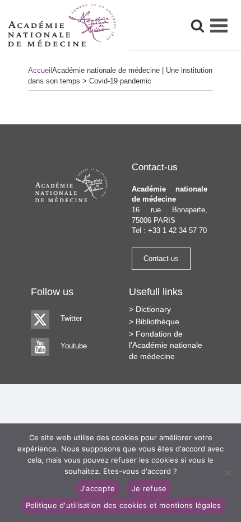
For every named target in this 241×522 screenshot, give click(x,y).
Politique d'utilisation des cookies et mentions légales (123, 505)
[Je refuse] (227, 472)
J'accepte (97, 488)
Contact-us (161, 258)
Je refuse (149, 488)
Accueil (40, 70)
